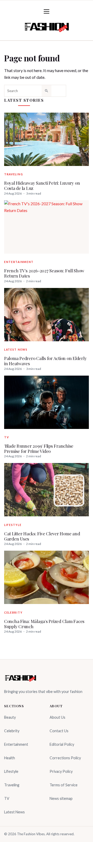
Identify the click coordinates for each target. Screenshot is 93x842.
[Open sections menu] (46, 11)
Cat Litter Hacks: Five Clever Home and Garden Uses (42, 536)
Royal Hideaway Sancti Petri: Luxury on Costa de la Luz (42, 185)
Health (9, 758)
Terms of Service (64, 785)
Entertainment (19, 261)
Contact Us (59, 731)
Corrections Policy (65, 758)
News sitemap (61, 798)
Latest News (16, 349)
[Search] (46, 91)
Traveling (13, 174)
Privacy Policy (61, 771)
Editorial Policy (62, 744)
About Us (57, 717)
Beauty (10, 717)
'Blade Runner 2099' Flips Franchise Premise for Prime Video (38, 448)
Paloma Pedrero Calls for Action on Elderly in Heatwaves (45, 361)
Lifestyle (12, 524)
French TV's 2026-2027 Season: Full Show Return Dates (44, 273)
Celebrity (13, 612)
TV (6, 437)
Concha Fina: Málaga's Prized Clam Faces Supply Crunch (44, 624)
